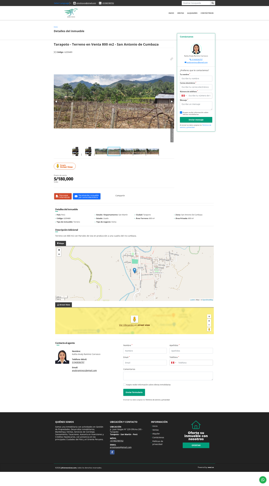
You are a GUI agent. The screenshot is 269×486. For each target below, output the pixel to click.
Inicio (171, 13)
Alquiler (156, 433)
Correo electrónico (188, 83)
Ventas (180, 13)
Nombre (127, 345)
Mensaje (184, 100)
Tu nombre (185, 74)
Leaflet (192, 300)
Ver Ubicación (126, 325)
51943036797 (197, 59)
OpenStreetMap (207, 300)
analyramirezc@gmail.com (197, 62)
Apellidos (175, 345)
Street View (66, 166)
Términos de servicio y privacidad (158, 400)
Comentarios (129, 369)
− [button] (59, 254)
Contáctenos (207, 13)
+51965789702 (108, 3)
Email (126, 357)
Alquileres (192, 13)
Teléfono (174, 357)
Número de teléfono (189, 91)
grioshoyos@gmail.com (86, 3)
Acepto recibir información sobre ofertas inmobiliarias (148, 384)
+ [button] (59, 250)
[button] (171, 59)
